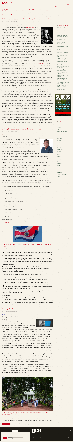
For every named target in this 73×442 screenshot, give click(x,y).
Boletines (59, 135)
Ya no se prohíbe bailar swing (10, 309)
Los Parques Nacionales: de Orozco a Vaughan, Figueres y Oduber (63, 55)
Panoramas (59, 163)
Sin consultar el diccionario (62, 64)
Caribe (58, 136)
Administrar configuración (18, 438)
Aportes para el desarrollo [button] (5, 10)
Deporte (58, 144)
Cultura (15, 131)
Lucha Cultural (60, 158)
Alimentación (59, 127)
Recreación (59, 167)
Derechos (15, 417)
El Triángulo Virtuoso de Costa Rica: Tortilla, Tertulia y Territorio (21, 129)
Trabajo (46, 10)
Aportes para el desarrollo (18, 248)
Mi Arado (59, 161)
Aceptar (5, 438)
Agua (58, 124)
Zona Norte (59, 180)
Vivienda (59, 178)
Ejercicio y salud (60, 149)
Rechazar (10, 438)
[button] (11, 2)
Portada (49, 5)
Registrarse (15, 430)
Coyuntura (59, 140)
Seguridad (59, 170)
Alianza (58, 125)
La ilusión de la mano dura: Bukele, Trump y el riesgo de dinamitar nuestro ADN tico (27, 19)
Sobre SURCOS (56, 6)
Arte (58, 133)
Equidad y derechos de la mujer (31, 10)
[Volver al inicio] (4, 2)
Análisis (15, 21)
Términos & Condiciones (34, 437)
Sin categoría (59, 172)
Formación (59, 156)
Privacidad (41, 437)
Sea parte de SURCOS (69, 6)
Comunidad (59, 138)
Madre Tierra (40, 10)
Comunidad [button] (14, 10)
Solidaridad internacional (62, 174)
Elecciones (59, 151)
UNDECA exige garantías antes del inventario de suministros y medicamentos (62, 51)
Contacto (62, 5)
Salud (58, 169)
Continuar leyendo (6, 423)
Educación (59, 147)
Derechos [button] (22, 10)
